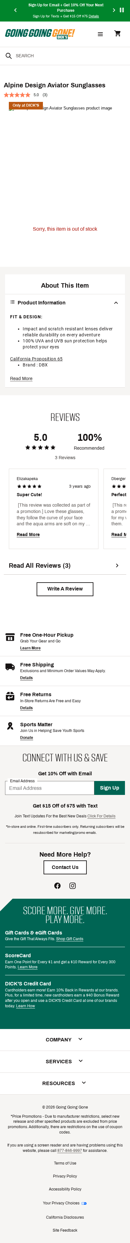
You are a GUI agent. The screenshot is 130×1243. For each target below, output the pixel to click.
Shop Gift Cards (69, 939)
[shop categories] (100, 34)
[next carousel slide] (114, 10)
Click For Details (101, 816)
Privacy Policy (65, 1176)
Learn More (30, 648)
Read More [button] (21, 378)
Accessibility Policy (65, 1189)
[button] (65, 589)
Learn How (25, 1006)
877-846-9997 (69, 1150)
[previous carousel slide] (16, 10)
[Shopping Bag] (117, 34)
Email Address (22, 781)
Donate (26, 737)
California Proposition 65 (36, 358)
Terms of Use (65, 1163)
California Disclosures (65, 1217)
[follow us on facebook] (57, 886)
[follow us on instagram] (72, 886)
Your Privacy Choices (61, 1203)
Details (26, 678)
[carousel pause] (122, 10)
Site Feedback (65, 1230)
